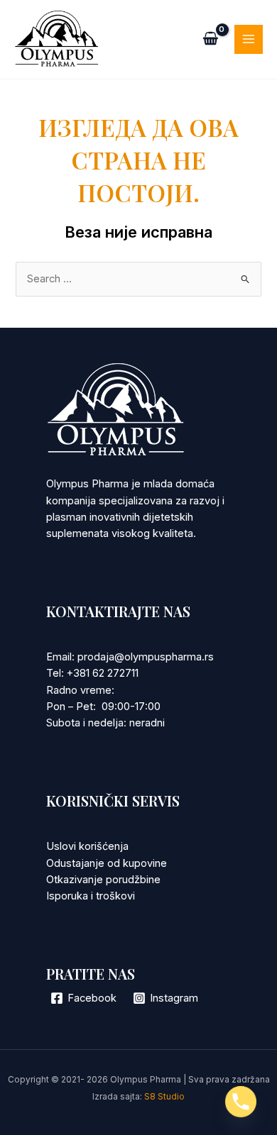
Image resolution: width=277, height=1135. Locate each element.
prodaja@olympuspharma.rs (145, 656)
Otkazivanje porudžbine (103, 879)
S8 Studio (164, 1097)
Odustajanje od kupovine (106, 863)
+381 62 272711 (102, 673)
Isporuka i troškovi (90, 896)
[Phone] (240, 1101)
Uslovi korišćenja (87, 846)
